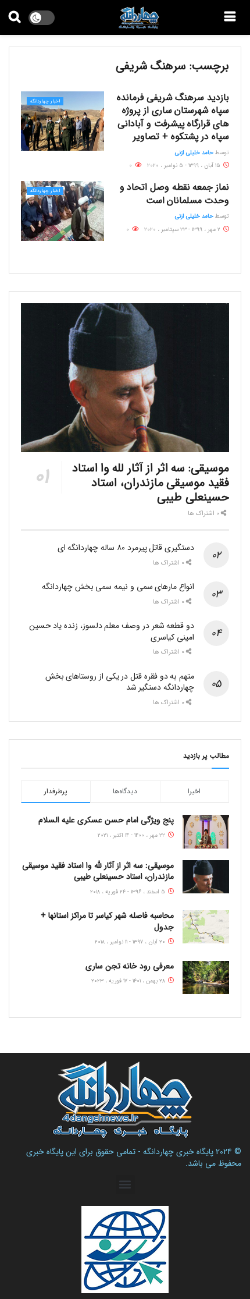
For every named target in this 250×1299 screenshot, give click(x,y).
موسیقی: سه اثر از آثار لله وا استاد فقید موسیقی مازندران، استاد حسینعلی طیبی (150, 482)
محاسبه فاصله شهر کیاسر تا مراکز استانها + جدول (107, 921)
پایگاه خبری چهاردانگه (178, 1151)
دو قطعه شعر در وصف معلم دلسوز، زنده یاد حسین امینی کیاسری (111, 631)
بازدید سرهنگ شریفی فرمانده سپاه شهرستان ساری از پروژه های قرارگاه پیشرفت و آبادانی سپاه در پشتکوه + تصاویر (173, 117)
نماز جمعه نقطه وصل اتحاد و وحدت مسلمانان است (174, 193)
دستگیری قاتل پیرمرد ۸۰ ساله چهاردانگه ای (126, 547)
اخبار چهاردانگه (45, 101)
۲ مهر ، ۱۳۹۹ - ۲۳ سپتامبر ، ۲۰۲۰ (183, 229)
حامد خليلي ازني (194, 152)
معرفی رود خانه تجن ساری (129, 966)
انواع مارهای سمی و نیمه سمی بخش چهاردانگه (118, 586)
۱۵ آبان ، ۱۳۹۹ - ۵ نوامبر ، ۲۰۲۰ (184, 165)
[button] (125, 1184)
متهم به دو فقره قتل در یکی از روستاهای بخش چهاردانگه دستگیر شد (119, 682)
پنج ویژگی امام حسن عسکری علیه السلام (106, 820)
